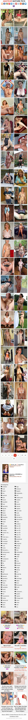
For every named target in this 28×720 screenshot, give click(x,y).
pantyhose (19, 539)
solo (17, 576)
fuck (3, 569)
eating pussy (5, 552)
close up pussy (6, 537)
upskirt (18, 593)
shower (18, 565)
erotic (4, 556)
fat (3, 563)
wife (17, 604)
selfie (17, 556)
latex (3, 604)
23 (22, 455)
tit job (17, 587)
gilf (3, 572)
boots (4, 521)
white (17, 602)
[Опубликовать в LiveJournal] (14, 4)
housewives (5, 596)
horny (4, 591)
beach (4, 499)
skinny (18, 569)
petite (17, 541)
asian (4, 491)
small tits (18, 574)
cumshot (4, 543)
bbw (3, 497)
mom (17, 502)
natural (18, 506)
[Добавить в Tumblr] (23, 4)
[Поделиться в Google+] (9, 4)
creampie (5, 541)
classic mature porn (7, 532)
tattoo (17, 580)
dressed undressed (7, 550)
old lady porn (19, 517)
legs (17, 486)
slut (17, 572)
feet (3, 565)
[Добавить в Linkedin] (11, 4)
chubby (4, 530)
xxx (17, 607)
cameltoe (5, 528)
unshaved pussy (20, 591)
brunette (4, 526)
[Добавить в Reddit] (18, 4)
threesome (19, 585)
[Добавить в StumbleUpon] (21, 4)
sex (17, 558)
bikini (3, 510)
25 (14, 458)
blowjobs (4, 517)
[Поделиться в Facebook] (4, 4)
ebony (4, 554)
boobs (4, 519)
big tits (4, 508)
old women (19, 519)
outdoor (18, 524)
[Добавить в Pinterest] (16, 4)
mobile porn (19, 497)
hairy (3, 583)
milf (17, 495)
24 (25, 455)
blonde (4, 515)
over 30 (18, 526)
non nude (18, 510)
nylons (18, 515)
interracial (5, 600)
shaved (18, 563)
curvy (3, 548)
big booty (5, 506)
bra (3, 524)
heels (4, 589)
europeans (5, 558)
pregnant (18, 543)
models (18, 499)
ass (3, 493)
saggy (18, 554)
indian (4, 598)
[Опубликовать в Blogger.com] (2, 4)
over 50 (18, 530)
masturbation (19, 493)
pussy (18, 548)
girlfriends (5, 574)
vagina (18, 596)
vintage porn (19, 598)
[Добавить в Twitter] (25, 4)
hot (3, 593)
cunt (3, 545)
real (17, 550)
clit (3, 534)
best (3, 504)
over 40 (18, 528)
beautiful (4, 502)
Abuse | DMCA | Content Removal (10, 714)
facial (3, 561)
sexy (17, 561)
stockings (18, 578)
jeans (4, 602)
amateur (4, 486)
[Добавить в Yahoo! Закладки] (14, 6)
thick (17, 583)
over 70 (18, 534)
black (3, 513)
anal (3, 489)
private (18, 545)
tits (17, 589)
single (18, 567)
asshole (4, 495)
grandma (4, 578)
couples (4, 539)
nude (17, 513)
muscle (18, 504)
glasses (4, 576)
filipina (4, 567)
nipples (18, 508)
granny (4, 580)
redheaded (19, 552)
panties (18, 537)
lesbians (18, 489)
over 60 (18, 532)
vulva (17, 600)
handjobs (5, 587)
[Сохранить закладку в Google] (7, 4)
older (17, 521)
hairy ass (4, 585)
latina (4, 607)
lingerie (18, 491)
